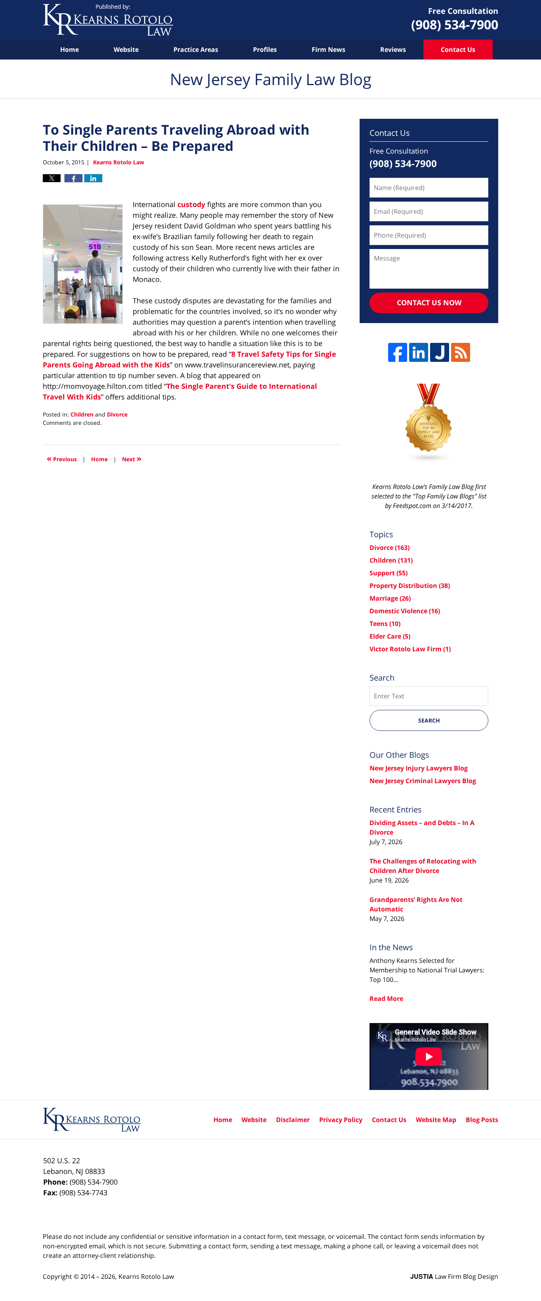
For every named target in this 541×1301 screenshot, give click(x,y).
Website (126, 49)
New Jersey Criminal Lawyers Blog (423, 780)
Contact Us (458, 49)
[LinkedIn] (418, 352)
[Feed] (460, 352)
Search (429, 720)
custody (191, 204)
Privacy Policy (340, 1119)
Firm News (328, 49)
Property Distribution (410, 585)
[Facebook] (397, 352)
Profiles (265, 49)
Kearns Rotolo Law (146, 1276)
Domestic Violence (405, 611)
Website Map (436, 1119)
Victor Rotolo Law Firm (410, 649)
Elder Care (390, 636)
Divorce (117, 414)
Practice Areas (195, 49)
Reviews (393, 49)
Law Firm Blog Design (454, 1276)
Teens (385, 623)
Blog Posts (482, 1119)
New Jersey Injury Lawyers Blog (419, 768)
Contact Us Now (429, 302)
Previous (62, 458)
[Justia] (439, 352)
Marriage (390, 598)
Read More (386, 998)
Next (131, 458)
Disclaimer (293, 1119)
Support (389, 573)
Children (81, 414)
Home (69, 49)
